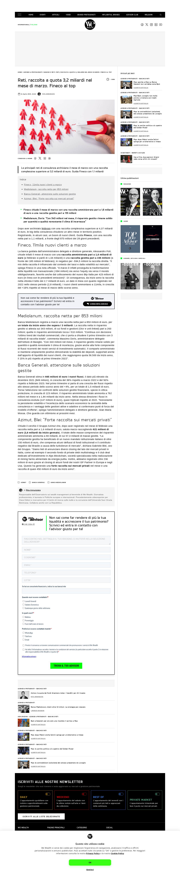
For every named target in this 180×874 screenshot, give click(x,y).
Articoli (55, 15)
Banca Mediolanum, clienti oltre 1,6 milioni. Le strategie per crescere (58, 707)
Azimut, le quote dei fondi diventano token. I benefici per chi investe (58, 693)
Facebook (142, 24)
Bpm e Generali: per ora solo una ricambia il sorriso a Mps (54, 721)
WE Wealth (90, 24)
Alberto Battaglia (38, 724)
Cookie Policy (117, 853)
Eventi (42, 15)
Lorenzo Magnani (37, 710)
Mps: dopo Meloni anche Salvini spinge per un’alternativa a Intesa (57, 735)
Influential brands (111, 15)
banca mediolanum (58, 482)
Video (68, 15)
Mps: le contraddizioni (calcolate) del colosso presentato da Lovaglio (58, 763)
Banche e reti (49, 72)
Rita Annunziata (48, 94)
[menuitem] (23, 25)
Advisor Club (132, 15)
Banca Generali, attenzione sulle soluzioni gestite (50, 194)
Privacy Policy (93, 853)
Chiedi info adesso (99, 304)
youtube (160, 24)
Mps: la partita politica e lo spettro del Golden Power (52, 749)
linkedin (156, 24)
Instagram (151, 24)
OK (90, 862)
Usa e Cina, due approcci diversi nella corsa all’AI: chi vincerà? (146, 158)
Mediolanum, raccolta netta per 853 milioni (46, 189)
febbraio (46, 228)
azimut (23, 482)
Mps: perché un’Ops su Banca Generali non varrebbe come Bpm (147, 83)
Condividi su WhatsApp (49, 158)
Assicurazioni (23, 716)
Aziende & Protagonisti (32, 72)
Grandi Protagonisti (86, 15)
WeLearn (149, 15)
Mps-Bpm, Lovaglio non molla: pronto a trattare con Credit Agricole (145, 98)
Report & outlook (138, 153)
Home (31, 15)
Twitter (39, 158)
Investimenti (125, 153)
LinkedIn (44, 158)
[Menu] (20, 15)
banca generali (38, 482)
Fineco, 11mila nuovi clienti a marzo (43, 184)
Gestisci (90, 869)
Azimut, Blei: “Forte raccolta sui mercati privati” (49, 198)
